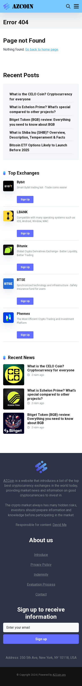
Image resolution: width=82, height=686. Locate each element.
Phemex (23, 314)
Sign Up (25, 199)
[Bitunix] (8, 254)
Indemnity (41, 575)
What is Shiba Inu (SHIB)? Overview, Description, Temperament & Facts (37, 135)
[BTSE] (8, 288)
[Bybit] (8, 190)
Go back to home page (41, 49)
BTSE (21, 280)
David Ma (59, 525)
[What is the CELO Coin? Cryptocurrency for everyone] (13, 384)
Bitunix (22, 246)
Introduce (41, 555)
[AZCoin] (19, 6)
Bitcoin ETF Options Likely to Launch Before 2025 (38, 147)
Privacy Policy (41, 565)
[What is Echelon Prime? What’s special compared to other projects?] (13, 408)
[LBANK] (8, 220)
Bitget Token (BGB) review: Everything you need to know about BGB (39, 122)
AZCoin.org (59, 674)
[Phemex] (8, 322)
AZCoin (8, 481)
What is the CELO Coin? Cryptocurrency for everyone (40, 96)
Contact (41, 594)
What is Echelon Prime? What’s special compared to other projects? (39, 109)
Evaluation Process (41, 584)
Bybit (21, 182)
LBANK (22, 212)
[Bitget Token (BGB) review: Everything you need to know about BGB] (13, 433)
